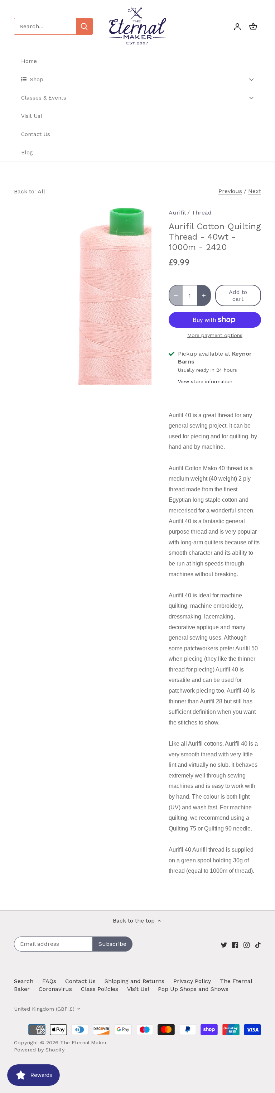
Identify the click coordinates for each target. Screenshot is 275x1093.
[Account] (237, 26)
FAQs (49, 981)
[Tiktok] (258, 945)
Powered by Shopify (39, 1050)
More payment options (214, 335)
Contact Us (80, 981)
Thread (202, 212)
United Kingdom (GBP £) (44, 1009)
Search (23, 981)
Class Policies (99, 989)
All (41, 191)
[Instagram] (246, 945)
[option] (84, 293)
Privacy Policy (192, 981)
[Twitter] (224, 945)
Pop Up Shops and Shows (193, 989)
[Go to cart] (253, 26)
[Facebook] (235, 945)
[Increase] (204, 295)
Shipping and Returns (134, 981)
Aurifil (177, 212)
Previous (230, 191)
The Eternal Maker (83, 1042)
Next (254, 191)
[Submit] (84, 26)
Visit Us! (138, 989)
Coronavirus (55, 989)
